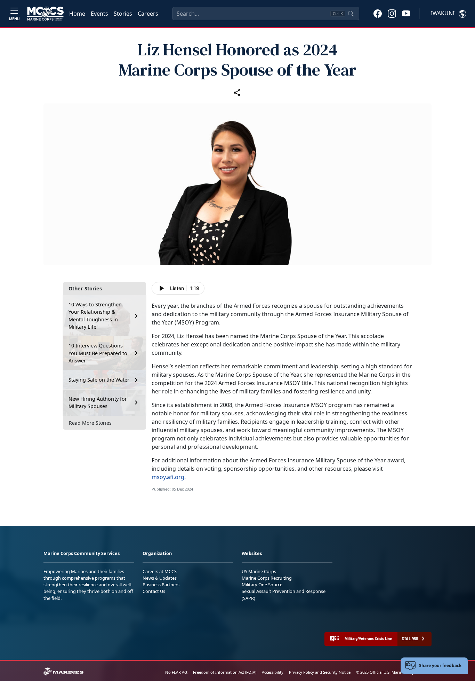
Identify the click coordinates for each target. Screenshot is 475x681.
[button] (377, 13)
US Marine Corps (259, 571)
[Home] (45, 13)
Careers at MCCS (160, 571)
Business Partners (161, 584)
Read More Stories (90, 423)
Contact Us (154, 591)
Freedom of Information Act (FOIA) (224, 672)
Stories (123, 13)
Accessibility (272, 672)
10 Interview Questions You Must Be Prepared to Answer (98, 353)
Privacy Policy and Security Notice (320, 672)
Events (99, 13)
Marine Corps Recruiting (267, 578)
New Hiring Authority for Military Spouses (98, 403)
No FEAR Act (176, 672)
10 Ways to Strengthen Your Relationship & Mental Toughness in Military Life (95, 315)
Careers (148, 13)
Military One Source (262, 584)
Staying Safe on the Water (99, 379)
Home (77, 13)
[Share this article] (237, 92)
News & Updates (160, 578)
